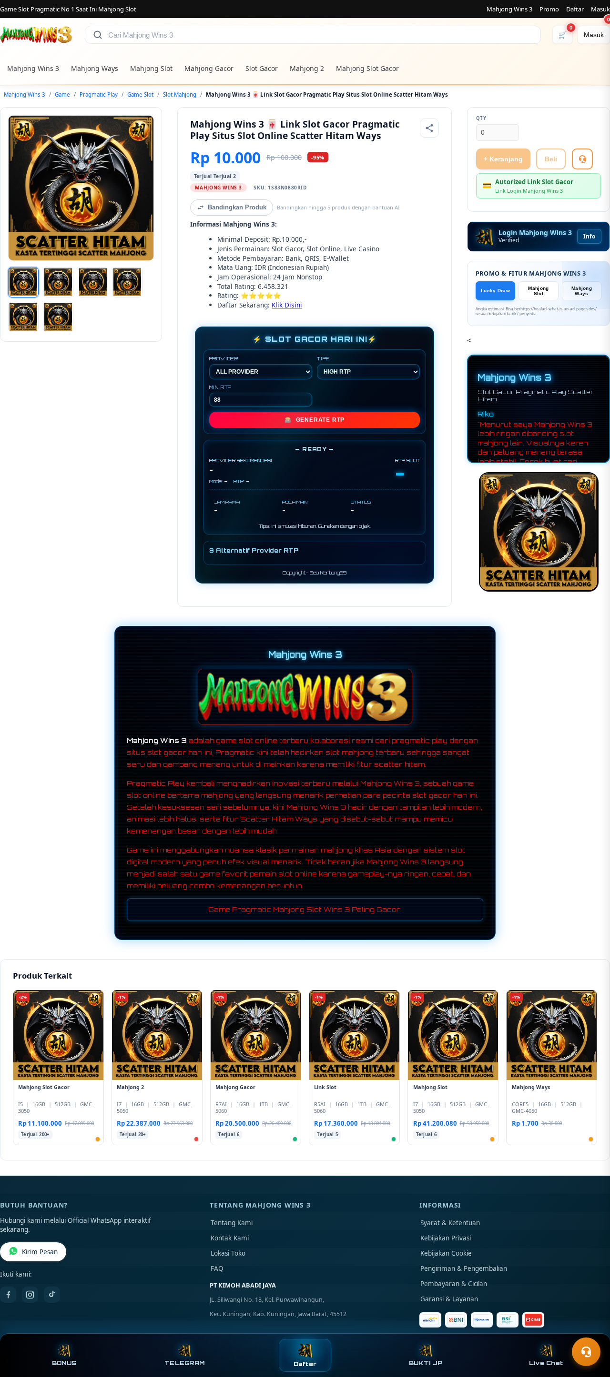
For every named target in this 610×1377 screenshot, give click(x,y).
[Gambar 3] (93, 282)
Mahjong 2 (307, 68)
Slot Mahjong (179, 94)
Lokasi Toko (228, 1253)
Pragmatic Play (99, 94)
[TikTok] (52, 1295)
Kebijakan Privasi (445, 1238)
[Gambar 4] (127, 282)
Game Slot (140, 94)
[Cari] (97, 35)
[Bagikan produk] (429, 128)
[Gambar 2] (58, 282)
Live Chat (546, 1363)
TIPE (323, 358)
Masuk (600, 9)
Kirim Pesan (40, 1252)
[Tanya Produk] (582, 159)
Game (62, 94)
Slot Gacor (261, 68)
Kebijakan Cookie (446, 1253)
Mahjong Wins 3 (509, 9)
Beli (551, 159)
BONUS (64, 1363)
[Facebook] (8, 1295)
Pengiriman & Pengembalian (463, 1268)
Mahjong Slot (151, 68)
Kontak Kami (230, 1238)
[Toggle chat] (586, 1351)
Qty (481, 118)
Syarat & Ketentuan (450, 1222)
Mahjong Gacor (209, 68)
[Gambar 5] (23, 317)
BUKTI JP (425, 1363)
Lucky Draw (495, 290)
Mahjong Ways (94, 68)
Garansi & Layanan (449, 1299)
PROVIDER (223, 358)
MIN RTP (220, 387)
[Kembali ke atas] (589, 1328)
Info (589, 236)
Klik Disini (287, 304)
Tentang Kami (232, 1222)
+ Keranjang (503, 159)
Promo (549, 9)
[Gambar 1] (23, 282)
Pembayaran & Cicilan (453, 1283)
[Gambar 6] (58, 317)
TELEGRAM (184, 1363)
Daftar (575, 9)
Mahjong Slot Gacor (367, 68)
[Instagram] (30, 1295)
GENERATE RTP (315, 419)
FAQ (217, 1268)
